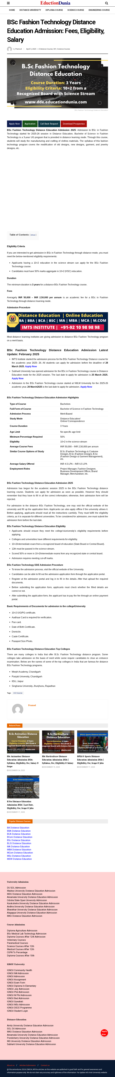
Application (30, 123)
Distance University (30, 10)
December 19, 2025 (51, 767)
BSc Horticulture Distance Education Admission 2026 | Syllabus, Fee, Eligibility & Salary (57, 759)
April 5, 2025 (31, 49)
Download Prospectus (74, 123)
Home (12, 10)
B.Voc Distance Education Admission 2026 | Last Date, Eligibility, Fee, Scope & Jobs (20, 804)
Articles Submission (27, 1065)
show (33, 235)
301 (54, 49)
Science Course (75, 10)
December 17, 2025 (87, 767)
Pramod (18, 49)
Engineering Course (99, 10)
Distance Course (46, 49)
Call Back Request (49, 123)
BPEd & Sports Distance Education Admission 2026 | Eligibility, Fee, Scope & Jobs (90, 759)
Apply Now (104, 1032)
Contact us (45, 1065)
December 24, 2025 (16, 770)
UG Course (17, 693)
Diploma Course (54, 10)
